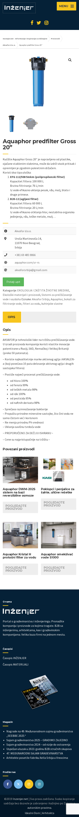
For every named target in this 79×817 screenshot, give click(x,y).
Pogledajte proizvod (16, 507)
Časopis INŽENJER (14, 658)
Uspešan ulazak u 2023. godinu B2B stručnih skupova (39, 749)
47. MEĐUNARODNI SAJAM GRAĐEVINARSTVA (34, 753)
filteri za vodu (31, 303)
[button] (70, 60)
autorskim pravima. (39, 807)
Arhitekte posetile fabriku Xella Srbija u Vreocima (37, 758)
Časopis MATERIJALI (15, 664)
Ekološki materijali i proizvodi (21, 295)
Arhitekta (48, 813)
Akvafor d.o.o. (23, 231)
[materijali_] (39, 784)
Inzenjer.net (20, 799)
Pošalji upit (13, 282)
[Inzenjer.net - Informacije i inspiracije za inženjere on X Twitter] (18, 784)
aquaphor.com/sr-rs (27, 262)
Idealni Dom (32, 813)
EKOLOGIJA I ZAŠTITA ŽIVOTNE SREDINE (43, 290)
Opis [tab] (11, 317)
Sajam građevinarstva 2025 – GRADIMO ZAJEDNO (37, 740)
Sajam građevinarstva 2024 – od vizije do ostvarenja (38, 744)
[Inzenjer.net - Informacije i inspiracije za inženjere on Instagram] (28, 784)
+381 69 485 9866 (25, 255)
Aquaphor (57, 299)
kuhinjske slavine (52, 303)
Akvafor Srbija (40, 299)
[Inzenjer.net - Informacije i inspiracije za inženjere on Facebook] (7, 784)
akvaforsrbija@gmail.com (31, 270)
